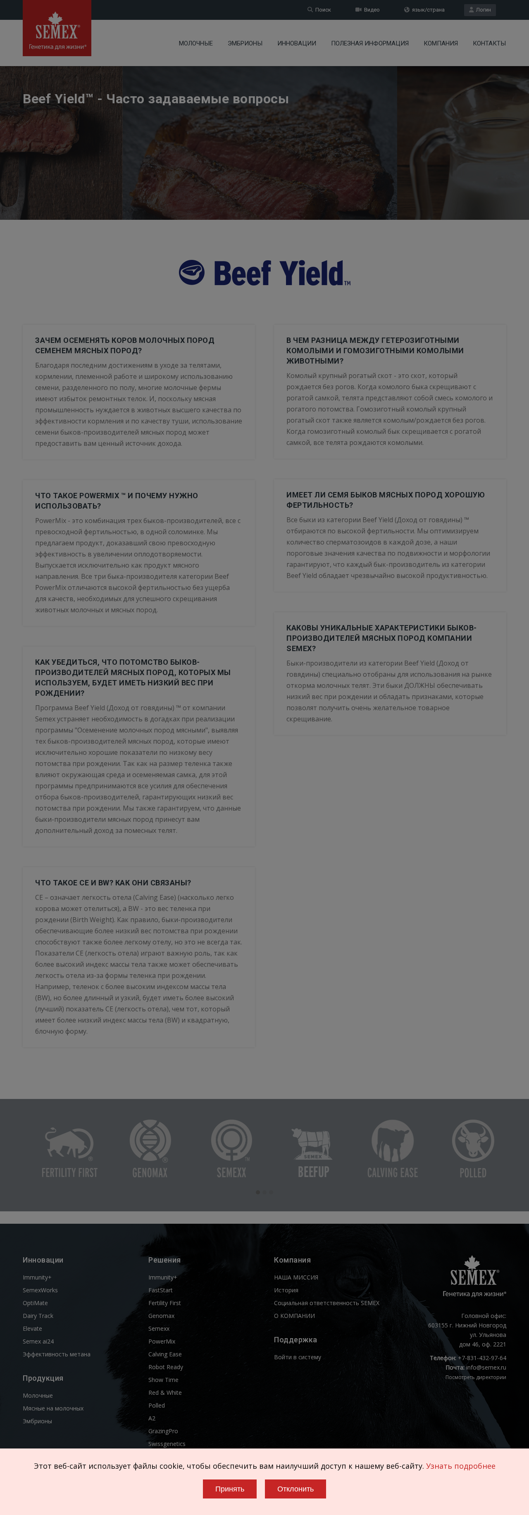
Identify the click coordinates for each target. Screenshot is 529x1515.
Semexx (158, 1328)
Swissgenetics (167, 1444)
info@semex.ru (486, 1367)
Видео (371, 10)
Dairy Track (38, 1316)
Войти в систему (297, 1357)
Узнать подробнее (461, 1466)
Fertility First (164, 1303)
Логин (482, 10)
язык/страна (427, 10)
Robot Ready (165, 1367)
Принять (229, 1489)
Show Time (163, 1380)
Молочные (196, 43)
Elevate (32, 1328)
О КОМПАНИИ (294, 1316)
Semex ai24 (38, 1341)
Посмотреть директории (476, 1377)
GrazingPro (163, 1431)
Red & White (165, 1392)
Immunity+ (37, 1277)
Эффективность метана (57, 1354)
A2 (151, 1418)
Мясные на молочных (53, 1408)
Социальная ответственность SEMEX (326, 1303)
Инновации (296, 43)
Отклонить (295, 1489)
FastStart (160, 1290)
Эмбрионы (245, 43)
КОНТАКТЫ (489, 43)
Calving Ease (165, 1354)
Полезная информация (370, 43)
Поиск (322, 10)
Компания (441, 43)
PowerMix (161, 1341)
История (286, 1290)
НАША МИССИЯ (296, 1277)
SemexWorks (40, 1290)
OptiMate (35, 1303)
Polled (156, 1405)
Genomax (161, 1316)
